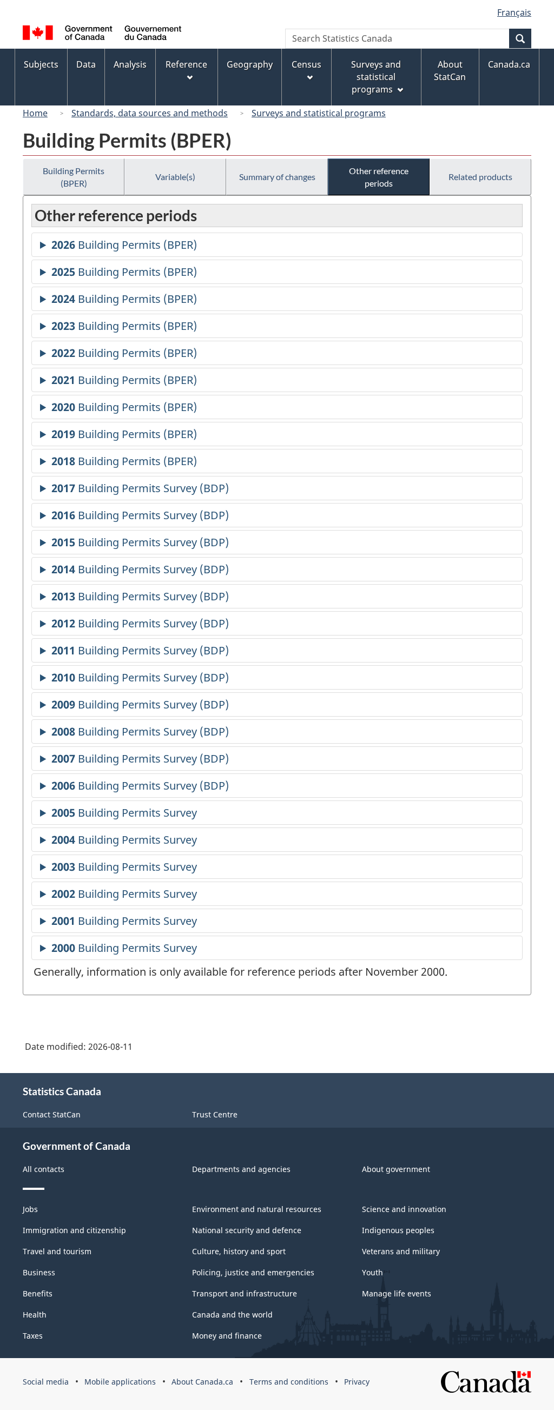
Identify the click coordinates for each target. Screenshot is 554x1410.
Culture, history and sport (239, 1251)
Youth (372, 1272)
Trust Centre (215, 1114)
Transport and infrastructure (244, 1293)
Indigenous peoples (398, 1230)
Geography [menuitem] (250, 64)
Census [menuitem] (306, 64)
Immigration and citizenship (74, 1230)
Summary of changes (277, 176)
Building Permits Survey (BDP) (140, 490)
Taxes (33, 1335)
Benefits (37, 1293)
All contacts (43, 1169)
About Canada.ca (202, 1381)
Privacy (357, 1381)
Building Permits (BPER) (73, 177)
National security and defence (246, 1230)
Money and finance (227, 1335)
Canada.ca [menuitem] (509, 64)
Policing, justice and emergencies (253, 1272)
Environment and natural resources (256, 1209)
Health (35, 1314)
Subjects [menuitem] (41, 64)
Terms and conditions (288, 1381)
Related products (480, 176)
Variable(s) (175, 176)
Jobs (30, 1209)
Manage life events (396, 1293)
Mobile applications (120, 1381)
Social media (46, 1381)
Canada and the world (232, 1314)
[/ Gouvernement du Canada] (102, 34)
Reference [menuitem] (186, 64)
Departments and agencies (241, 1169)
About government (396, 1169)
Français (514, 12)
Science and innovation (404, 1209)
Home (35, 113)
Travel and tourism (57, 1251)
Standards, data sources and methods (149, 113)
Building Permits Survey (124, 815)
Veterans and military (401, 1251)
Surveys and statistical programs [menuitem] (376, 76)
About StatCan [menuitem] (450, 70)
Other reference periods (378, 177)
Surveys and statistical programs (319, 113)
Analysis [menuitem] (130, 64)
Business (39, 1272)
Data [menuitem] (86, 64)
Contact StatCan (52, 1114)
